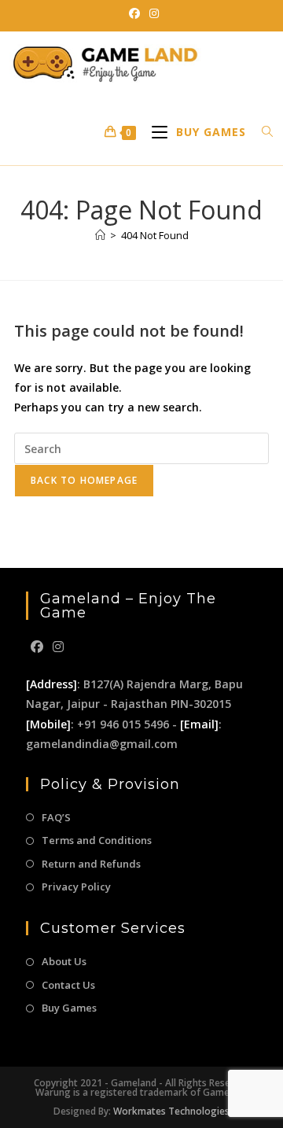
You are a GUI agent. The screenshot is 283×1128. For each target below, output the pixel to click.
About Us (64, 961)
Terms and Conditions (97, 840)
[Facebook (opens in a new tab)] (134, 13)
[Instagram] (58, 647)
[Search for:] (262, 131)
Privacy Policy (76, 886)
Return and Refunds (91, 864)
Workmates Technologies (171, 1111)
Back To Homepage (84, 480)
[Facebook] (37, 647)
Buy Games (69, 1008)
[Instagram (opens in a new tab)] (152, 13)
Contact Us (68, 985)
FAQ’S (56, 817)
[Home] (100, 235)
